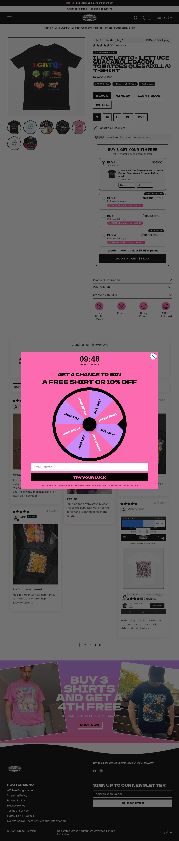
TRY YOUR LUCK (89, 477)
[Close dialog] (153, 356)
